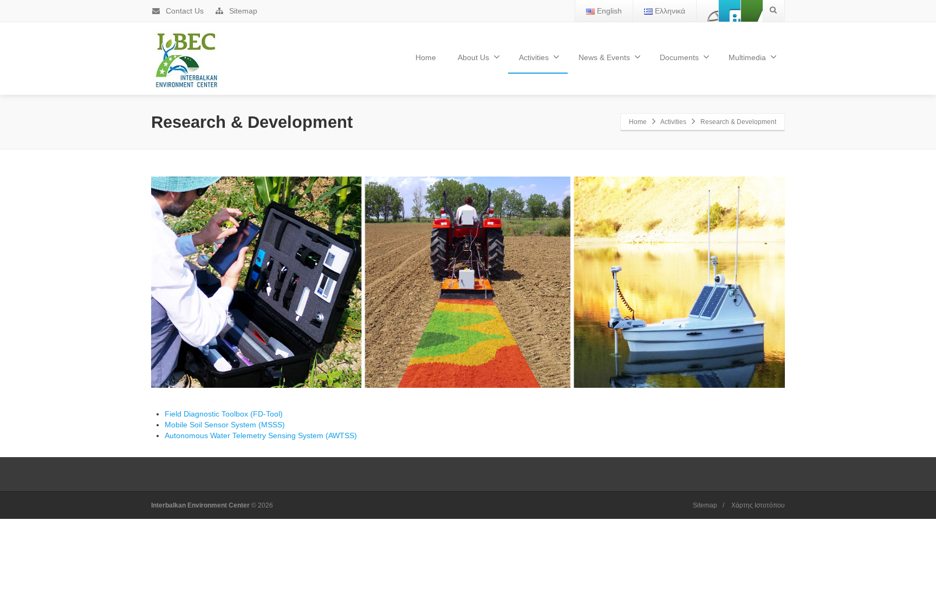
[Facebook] (707, 11)
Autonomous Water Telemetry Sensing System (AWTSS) (261, 435)
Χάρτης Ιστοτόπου (758, 505)
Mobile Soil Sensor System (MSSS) (225, 424)
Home (425, 57)
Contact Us (184, 10)
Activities (534, 57)
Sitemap (242, 10)
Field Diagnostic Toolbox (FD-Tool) (224, 413)
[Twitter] (729, 11)
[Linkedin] (752, 11)
